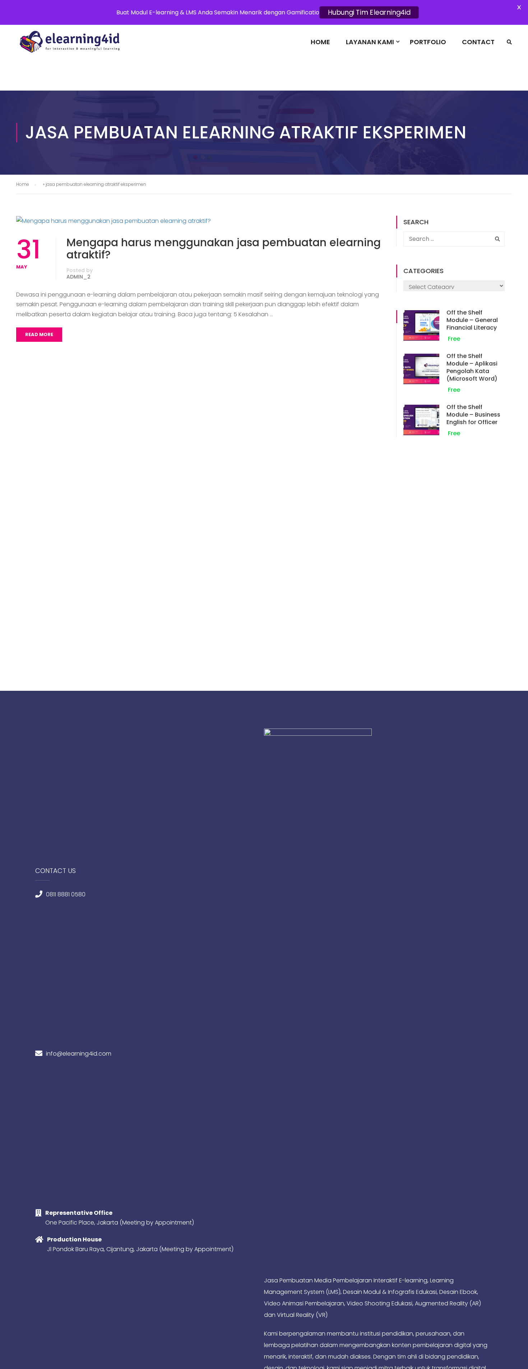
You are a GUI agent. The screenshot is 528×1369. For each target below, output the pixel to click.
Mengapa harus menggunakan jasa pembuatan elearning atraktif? (223, 248)
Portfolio (428, 41)
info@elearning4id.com (78, 1053)
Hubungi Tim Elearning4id (369, 12)
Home (320, 41)
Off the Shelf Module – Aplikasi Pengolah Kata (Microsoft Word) (471, 367)
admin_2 (78, 277)
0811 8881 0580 (65, 894)
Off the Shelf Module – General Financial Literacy (472, 320)
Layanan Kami (370, 41)
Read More (39, 334)
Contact (478, 41)
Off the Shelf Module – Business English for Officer (473, 414)
